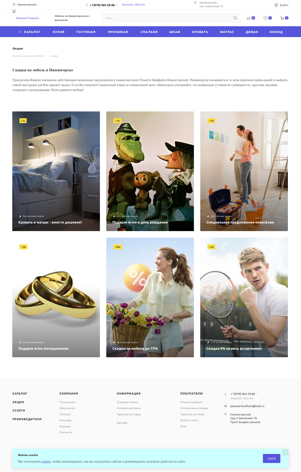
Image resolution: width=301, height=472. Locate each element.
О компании (68, 402)
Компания (69, 393)
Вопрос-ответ (189, 420)
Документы (67, 408)
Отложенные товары (194, 408)
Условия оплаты (127, 402)
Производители (27, 419)
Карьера (65, 426)
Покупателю (191, 393)
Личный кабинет (191, 402)
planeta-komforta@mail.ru (247, 406)
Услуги (18, 410)
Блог (183, 426)
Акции (18, 402)
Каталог (19, 393)
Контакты (66, 432)
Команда (65, 420)
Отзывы (65, 414)
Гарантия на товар (129, 414)
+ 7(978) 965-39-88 (102, 5)
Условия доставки (129, 408)
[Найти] (235, 18)
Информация (129, 393)
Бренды (122, 422)
